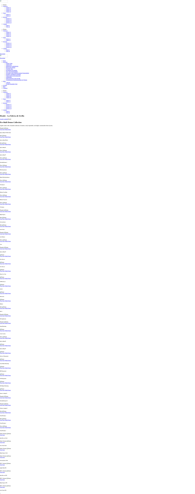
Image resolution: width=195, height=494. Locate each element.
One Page (2, 129)
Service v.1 (8, 18)
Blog (4, 86)
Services (5, 17)
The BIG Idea (9, 69)
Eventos (5, 85)
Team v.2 (8, 15)
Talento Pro (9, 65)
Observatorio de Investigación (13, 75)
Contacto (5, 88)
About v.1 (8, 7)
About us (5, 6)
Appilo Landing (4, 119)
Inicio (4, 60)
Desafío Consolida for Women (13, 74)
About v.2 (8, 9)
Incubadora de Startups (11, 70)
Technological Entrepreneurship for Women (16, 80)
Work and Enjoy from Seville (13, 78)
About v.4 (8, 11)
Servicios (5, 62)
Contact (5, 24)
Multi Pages (8, 129)
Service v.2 (8, 20)
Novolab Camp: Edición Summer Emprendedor (17, 73)
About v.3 (8, 10)
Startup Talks (9, 63)
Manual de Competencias (12, 66)
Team (4, 13)
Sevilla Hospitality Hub (11, 84)
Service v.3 (8, 21)
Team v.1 (8, 14)
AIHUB (8, 82)
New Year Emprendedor (12, 71)
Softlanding (9, 77)
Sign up (8, 26)
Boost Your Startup (10, 67)
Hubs (4, 81)
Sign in (8, 25)
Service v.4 (8, 22)
